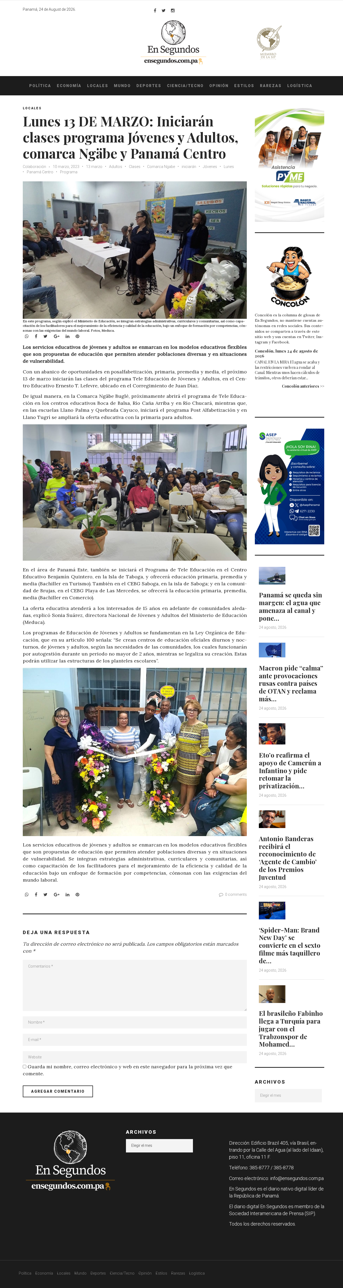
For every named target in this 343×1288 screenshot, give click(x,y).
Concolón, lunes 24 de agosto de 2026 (286, 353)
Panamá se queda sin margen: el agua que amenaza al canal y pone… (290, 606)
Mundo (122, 86)
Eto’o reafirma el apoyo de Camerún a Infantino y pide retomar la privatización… (290, 770)
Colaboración (34, 166)
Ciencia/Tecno (185, 86)
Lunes (229, 166)
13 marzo (94, 166)
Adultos (115, 166)
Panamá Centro (40, 172)
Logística (299, 86)
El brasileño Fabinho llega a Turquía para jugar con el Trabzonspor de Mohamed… (291, 1028)
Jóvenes (210, 166)
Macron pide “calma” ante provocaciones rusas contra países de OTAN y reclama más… (291, 683)
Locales (97, 86)
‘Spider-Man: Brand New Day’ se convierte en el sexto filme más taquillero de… (289, 945)
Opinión (219, 86)
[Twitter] (163, 10)
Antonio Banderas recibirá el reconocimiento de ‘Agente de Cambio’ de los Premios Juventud (288, 857)
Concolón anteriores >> (303, 386)
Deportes (148, 86)
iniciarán (189, 166)
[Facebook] (155, 10)
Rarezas (271, 86)
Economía (69, 86)
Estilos (244, 86)
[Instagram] (173, 10)
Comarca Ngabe (161, 166)
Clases (134, 166)
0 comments (236, 894)
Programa (68, 172)
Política (40, 86)
